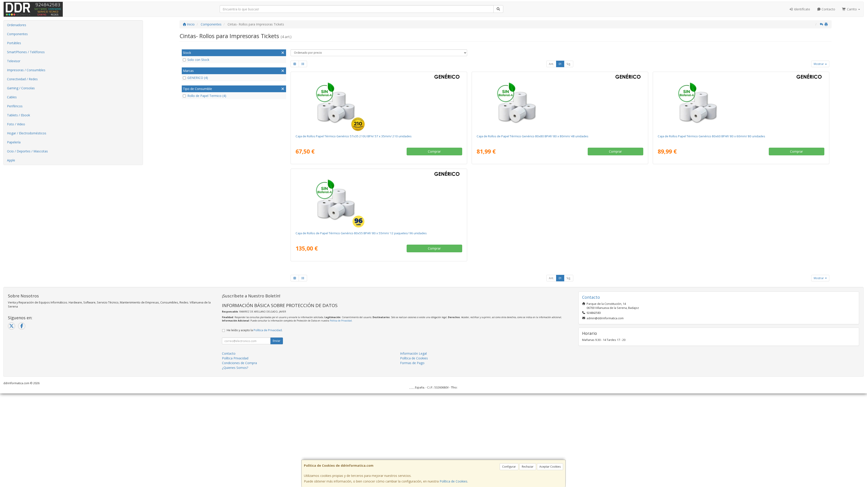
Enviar (276, 341)
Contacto (828, 9)
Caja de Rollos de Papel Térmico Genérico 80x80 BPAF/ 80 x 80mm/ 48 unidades (532, 136)
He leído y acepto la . (254, 330)
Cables (12, 97)
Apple (11, 160)
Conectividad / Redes (22, 79)
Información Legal (413, 353)
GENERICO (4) (197, 78)
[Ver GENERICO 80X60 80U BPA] (741, 102)
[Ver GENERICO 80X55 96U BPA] (379, 199)
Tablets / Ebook (18, 115)
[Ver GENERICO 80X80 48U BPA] (560, 102)
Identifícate (801, 9)
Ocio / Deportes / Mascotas (27, 151)
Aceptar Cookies (550, 467)
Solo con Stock (198, 59)
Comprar (434, 151)
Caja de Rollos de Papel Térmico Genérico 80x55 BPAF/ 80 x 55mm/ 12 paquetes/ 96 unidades (361, 233)
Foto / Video (16, 124)
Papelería (14, 142)
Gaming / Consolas (21, 88)
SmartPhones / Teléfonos (26, 52)
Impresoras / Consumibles (26, 70)
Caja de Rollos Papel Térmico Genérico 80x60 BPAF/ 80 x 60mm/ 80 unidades (711, 136)
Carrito (852, 9)
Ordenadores (16, 25)
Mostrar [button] (819, 64)
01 (560, 64)
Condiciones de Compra (239, 363)
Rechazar (528, 467)
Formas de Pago (412, 363)
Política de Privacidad (341, 320)
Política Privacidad (235, 358)
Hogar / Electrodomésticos (26, 133)
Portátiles (14, 43)
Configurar (509, 467)
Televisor (13, 61)
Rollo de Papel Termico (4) (206, 96)
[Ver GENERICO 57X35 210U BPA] (379, 102)
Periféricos (15, 106)
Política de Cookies (453, 481)
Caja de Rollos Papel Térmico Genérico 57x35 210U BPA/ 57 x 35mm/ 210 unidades (354, 136)
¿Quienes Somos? (235, 367)
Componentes (17, 34)
